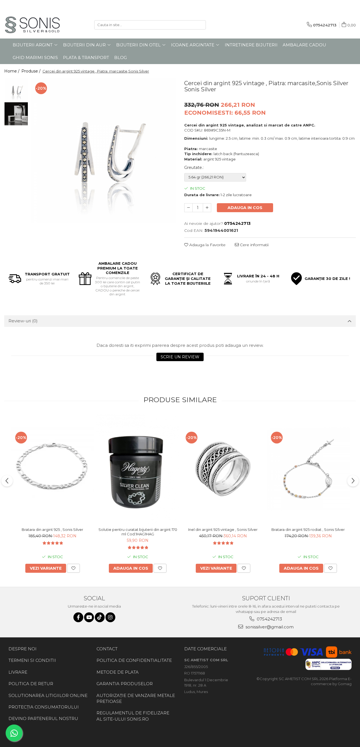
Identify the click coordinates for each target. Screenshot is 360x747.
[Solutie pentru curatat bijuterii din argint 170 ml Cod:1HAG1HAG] (137, 469)
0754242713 (269, 619)
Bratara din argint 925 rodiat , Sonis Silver (308, 529)
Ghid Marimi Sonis (35, 57)
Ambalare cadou (304, 44)
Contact (107, 648)
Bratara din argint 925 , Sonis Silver (52, 529)
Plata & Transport (86, 57)
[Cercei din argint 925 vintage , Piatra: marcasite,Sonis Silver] (103, 150)
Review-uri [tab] (23, 320)
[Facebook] (78, 617)
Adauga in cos (245, 207)
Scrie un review (180, 356)
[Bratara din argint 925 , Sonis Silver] (52, 468)
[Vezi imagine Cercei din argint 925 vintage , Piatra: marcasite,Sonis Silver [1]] (16, 114)
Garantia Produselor (124, 683)
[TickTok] (100, 617)
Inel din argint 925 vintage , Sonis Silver (223, 529)
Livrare (17, 672)
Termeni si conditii (32, 660)
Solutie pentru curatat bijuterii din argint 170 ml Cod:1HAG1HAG (137, 531)
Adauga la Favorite (207, 244)
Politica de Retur (30, 683)
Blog (120, 57)
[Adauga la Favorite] (73, 568)
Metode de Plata (117, 672)
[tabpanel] (103, 150)
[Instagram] (110, 617)
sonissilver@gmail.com (269, 627)
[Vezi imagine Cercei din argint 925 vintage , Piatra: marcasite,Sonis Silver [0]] (16, 90)
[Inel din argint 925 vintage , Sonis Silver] (222, 468)
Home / (12, 71)
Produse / (31, 71)
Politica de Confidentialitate (134, 660)
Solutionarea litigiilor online (47, 695)
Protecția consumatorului (43, 707)
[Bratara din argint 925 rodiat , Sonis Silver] (308, 468)
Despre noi (22, 648)
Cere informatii (254, 244)
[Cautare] (201, 25)
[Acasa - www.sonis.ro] (32, 24)
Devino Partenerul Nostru (43, 718)
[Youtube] (89, 617)
